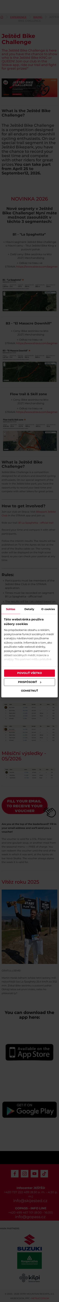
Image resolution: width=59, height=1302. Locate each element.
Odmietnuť (29, 690)
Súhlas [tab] (10, 609)
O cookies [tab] (48, 609)
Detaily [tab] (29, 609)
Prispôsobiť (27, 682)
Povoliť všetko (29, 673)
